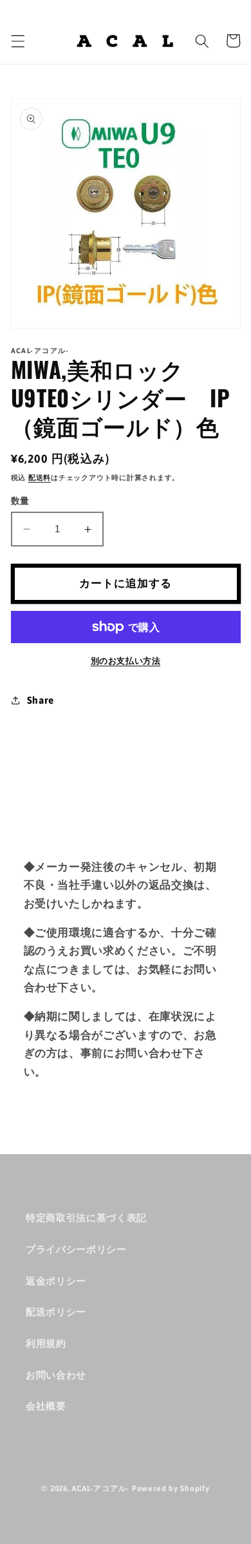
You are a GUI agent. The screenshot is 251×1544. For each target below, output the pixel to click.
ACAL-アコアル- (100, 1488)
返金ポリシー (56, 1280)
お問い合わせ (56, 1374)
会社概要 (46, 1405)
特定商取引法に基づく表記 (86, 1217)
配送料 (39, 477)
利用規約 (46, 1343)
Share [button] (40, 700)
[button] (17, 40)
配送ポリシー (56, 1311)
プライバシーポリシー (76, 1249)
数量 (20, 501)
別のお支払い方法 (125, 661)
